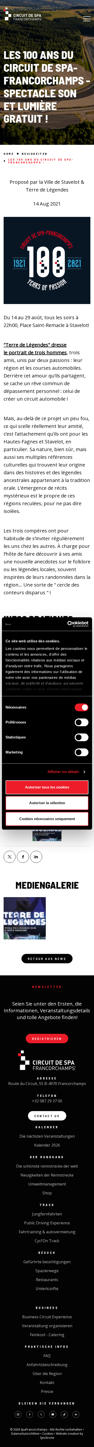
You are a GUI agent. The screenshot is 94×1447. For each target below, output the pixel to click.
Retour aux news (47, 959)
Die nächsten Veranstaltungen (47, 1136)
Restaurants (47, 1279)
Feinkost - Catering (47, 1334)
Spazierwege (47, 1270)
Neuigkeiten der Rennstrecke (47, 1175)
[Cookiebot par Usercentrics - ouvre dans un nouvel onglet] (67, 624)
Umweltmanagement (47, 1184)
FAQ (47, 1355)
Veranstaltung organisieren (47, 1325)
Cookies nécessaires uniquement (47, 819)
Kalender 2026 (47, 1145)
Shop (47, 1193)
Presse (47, 1391)
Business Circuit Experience (47, 1316)
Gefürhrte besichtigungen (47, 1261)
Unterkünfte (47, 1288)
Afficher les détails (63, 772)
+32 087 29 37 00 (47, 1101)
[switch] (81, 722)
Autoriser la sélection (47, 803)
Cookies (48, 1434)
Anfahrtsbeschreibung (47, 1364)
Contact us (47, 1116)
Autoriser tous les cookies (47, 787)
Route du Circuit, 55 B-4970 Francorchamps (47, 1083)
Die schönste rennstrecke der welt (47, 1166)
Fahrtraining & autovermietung (47, 1231)
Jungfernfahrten (47, 1214)
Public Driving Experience (47, 1223)
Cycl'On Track (47, 1240)
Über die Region (47, 1373)
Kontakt (47, 1382)
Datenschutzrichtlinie (25, 1434)
